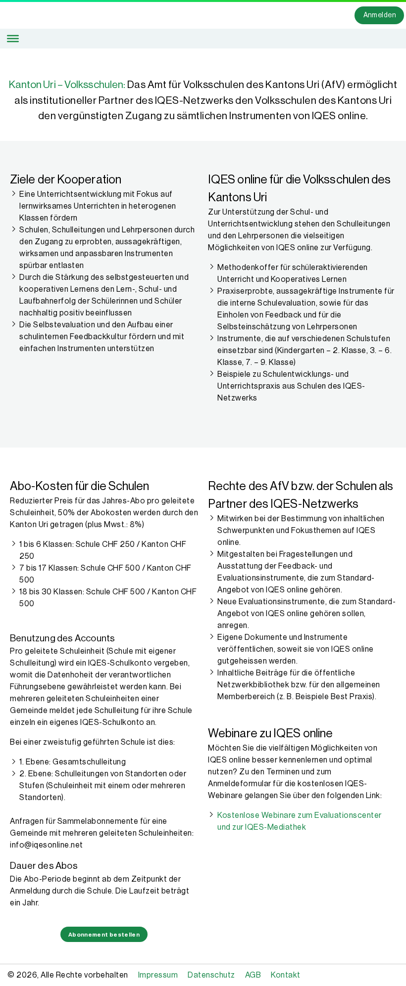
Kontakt (286, 975)
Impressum (158, 975)
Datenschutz (211, 975)
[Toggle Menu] (13, 38)
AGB (253, 975)
